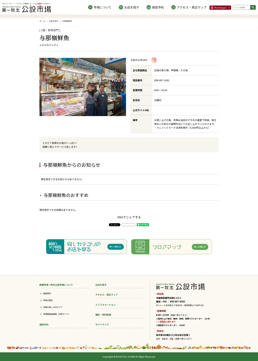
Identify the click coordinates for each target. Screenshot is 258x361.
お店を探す (131, 7)
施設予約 (158, 7)
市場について (102, 7)
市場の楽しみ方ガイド (53, 307)
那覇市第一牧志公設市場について (56, 284)
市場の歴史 (48, 300)
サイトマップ (102, 324)
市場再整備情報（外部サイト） (56, 314)
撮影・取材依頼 (103, 314)
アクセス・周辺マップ (191, 7)
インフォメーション (105, 304)
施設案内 (47, 293)
